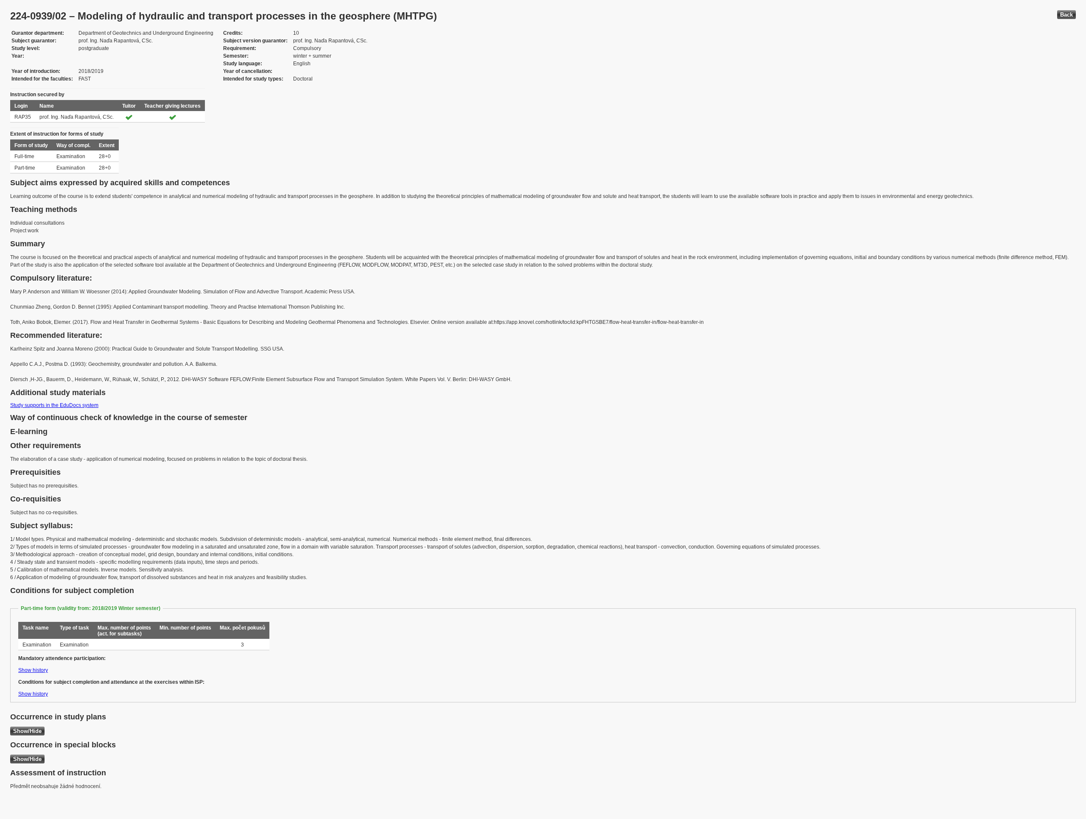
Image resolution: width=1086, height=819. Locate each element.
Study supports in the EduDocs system (54, 405)
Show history (33, 670)
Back (1066, 14)
